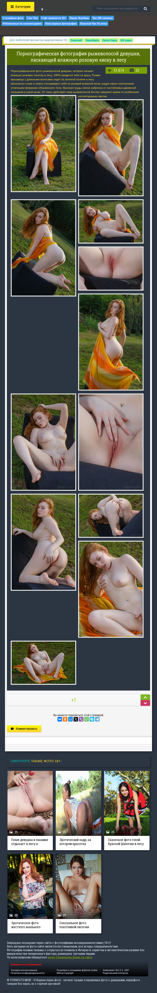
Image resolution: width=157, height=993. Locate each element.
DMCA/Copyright (65, 973)
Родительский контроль (115, 973)
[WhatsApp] (86, 719)
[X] (76, 719)
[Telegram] (97, 719)
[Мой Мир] (70, 719)
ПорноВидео (92, 40)
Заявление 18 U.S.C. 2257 (116, 970)
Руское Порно (109, 40)
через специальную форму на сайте (69, 957)
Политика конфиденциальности (27, 973)
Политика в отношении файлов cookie (77, 970)
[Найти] (145, 8)
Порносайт (76, 40)
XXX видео (126, 40)
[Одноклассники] (65, 719)
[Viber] (81, 719)
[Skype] (92, 719)
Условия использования (24, 970)
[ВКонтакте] (59, 719)
